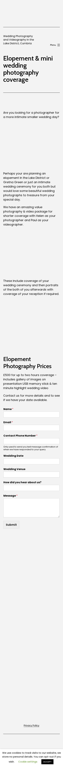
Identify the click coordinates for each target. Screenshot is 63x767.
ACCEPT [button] (47, 761)
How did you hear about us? (22, 482)
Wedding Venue (14, 469)
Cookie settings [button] (27, 761)
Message (10, 496)
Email (8, 422)
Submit (11, 525)
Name (8, 409)
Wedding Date (13, 456)
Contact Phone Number (20, 436)
